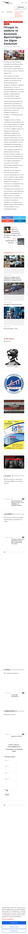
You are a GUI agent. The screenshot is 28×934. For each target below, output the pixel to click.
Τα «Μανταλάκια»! (9, 338)
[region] (14, 919)
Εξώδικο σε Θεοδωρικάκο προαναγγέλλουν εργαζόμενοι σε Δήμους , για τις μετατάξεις (12, 232)
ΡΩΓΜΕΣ (7, 669)
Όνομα (6, 760)
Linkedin (20, 220)
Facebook (7, 217)
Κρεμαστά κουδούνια (16, 736)
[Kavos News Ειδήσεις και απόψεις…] (7, 2)
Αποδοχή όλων (14, 922)
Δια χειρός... (8, 476)
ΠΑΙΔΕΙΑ (6, 24)
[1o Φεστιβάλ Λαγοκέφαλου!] (14, 682)
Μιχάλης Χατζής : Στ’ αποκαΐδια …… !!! (11, 241)
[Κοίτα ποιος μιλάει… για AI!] (14, 313)
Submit (7, 794)
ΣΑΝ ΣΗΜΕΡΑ (8, 514)
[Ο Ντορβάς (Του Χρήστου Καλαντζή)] (14, 288)
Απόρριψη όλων (14, 930)
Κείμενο (6, 779)
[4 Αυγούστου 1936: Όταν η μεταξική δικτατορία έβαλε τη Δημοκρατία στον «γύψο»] (14, 527)
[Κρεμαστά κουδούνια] (14, 724)
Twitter (19, 217)
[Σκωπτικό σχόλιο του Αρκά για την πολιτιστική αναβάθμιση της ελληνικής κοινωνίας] (14, 488)
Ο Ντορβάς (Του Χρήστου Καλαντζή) (13, 304)
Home (2, 11)
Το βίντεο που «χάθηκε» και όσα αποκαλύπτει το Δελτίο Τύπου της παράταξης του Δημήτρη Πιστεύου (12, 279)
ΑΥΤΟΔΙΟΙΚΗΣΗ (9, 11)
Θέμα (6, 772)
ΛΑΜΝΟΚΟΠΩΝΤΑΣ (10, 711)
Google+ (7, 220)
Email (6, 766)
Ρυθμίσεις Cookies (14, 926)
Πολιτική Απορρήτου (8, 919)
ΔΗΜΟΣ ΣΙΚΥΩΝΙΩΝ (17, 21)
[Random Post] (22, 2)
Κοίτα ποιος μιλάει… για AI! (10, 328)
